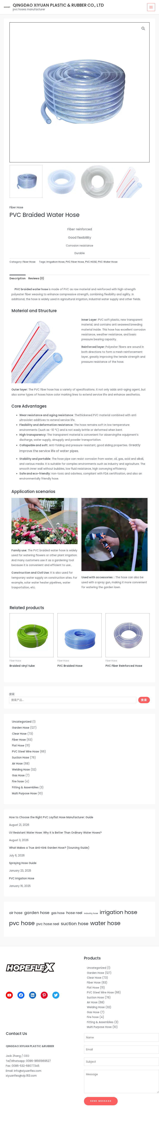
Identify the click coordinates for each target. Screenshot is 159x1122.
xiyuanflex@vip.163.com (21, 1076)
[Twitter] (55, 995)
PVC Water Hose (108, 261)
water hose (105, 923)
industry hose (91, 913)
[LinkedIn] (32, 995)
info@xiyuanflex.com (27, 1071)
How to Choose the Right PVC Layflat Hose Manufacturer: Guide (51, 817)
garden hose (36, 912)
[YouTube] (9, 995)
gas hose (58, 913)
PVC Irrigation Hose (21, 878)
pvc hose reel (47, 924)
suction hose (74, 924)
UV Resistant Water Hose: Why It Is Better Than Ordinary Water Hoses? (55, 833)
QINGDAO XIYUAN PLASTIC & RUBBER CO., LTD (58, 5)
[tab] (18, 278)
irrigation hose (118, 912)
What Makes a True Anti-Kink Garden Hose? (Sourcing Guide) (49, 848)
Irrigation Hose (56, 261)
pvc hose (22, 923)
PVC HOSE (91, 261)
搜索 (12, 694)
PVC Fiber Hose (75, 261)
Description (18, 278)
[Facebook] (20, 995)
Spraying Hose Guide (22, 863)
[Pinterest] (44, 995)
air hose (15, 913)
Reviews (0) (36, 278)
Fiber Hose (16, 207)
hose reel (74, 912)
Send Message (100, 1100)
